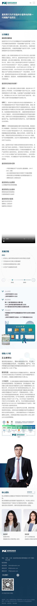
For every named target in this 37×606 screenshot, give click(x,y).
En (30, 2)
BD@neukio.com (13, 568)
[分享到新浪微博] (18, 579)
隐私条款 (4, 603)
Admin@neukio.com (14, 565)
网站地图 (15, 603)
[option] (18, 265)
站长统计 (30, 601)
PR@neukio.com (13, 571)
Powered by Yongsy (23, 601)
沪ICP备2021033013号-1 (11, 601)
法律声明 (9, 603)
